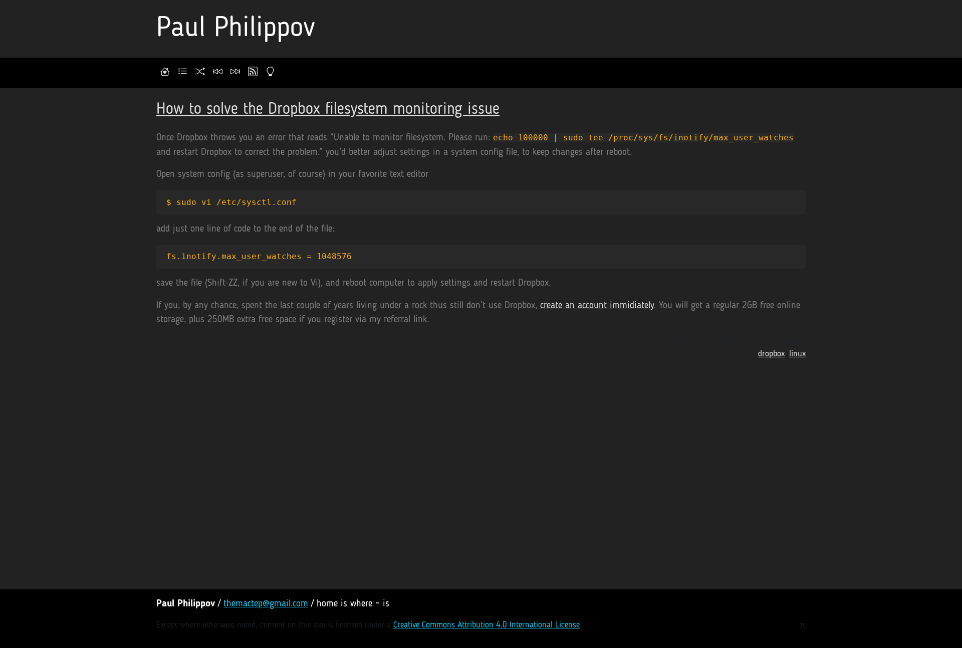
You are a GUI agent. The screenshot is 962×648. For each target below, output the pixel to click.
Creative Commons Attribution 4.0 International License (486, 625)
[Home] (165, 73)
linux (797, 354)
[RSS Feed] (253, 73)
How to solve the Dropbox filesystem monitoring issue (328, 110)
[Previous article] (217, 73)
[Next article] (235, 73)
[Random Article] (200, 73)
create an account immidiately (597, 306)
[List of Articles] (182, 73)
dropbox (771, 354)
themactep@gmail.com (265, 604)
